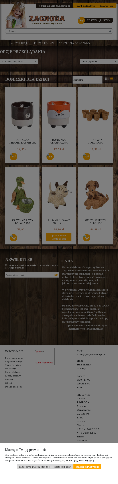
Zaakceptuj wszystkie (87, 466)
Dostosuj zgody (62, 466)
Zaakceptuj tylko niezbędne (34, 466)
